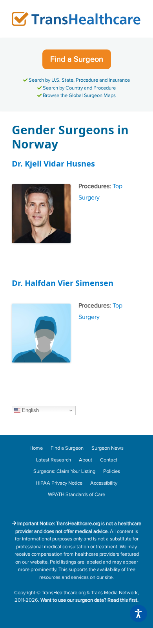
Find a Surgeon (76, 59)
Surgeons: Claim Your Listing (64, 471)
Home (36, 448)
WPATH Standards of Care (76, 494)
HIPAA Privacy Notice (59, 483)
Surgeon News (107, 448)
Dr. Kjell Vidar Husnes (53, 163)
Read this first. (122, 600)
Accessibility (103, 483)
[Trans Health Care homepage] (76, 18)
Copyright (24, 593)
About (85, 460)
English (29, 410)
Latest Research (53, 460)
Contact (108, 460)
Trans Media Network (114, 593)
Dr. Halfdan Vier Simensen (62, 283)
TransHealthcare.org (64, 593)
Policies (111, 471)
